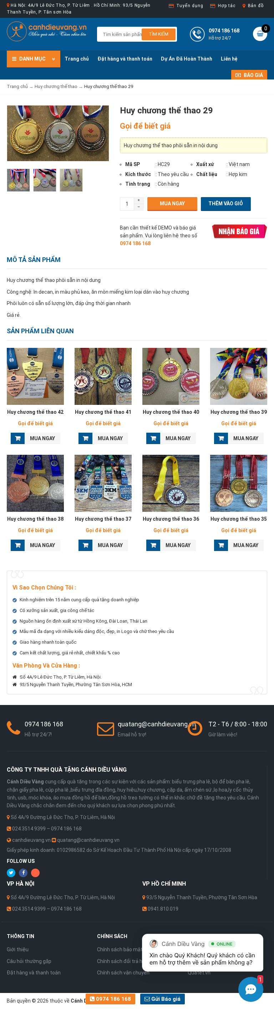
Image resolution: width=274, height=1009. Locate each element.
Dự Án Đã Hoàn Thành (186, 59)
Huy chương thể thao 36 (171, 519)
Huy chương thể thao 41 (103, 412)
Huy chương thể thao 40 (171, 412)
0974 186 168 (113, 999)
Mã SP (132, 164)
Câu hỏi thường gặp (29, 961)
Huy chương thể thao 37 (103, 519)
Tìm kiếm (158, 34)
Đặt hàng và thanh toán (124, 59)
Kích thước (138, 174)
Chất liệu (206, 174)
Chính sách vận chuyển (123, 972)
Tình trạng (137, 184)
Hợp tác (226, 5)
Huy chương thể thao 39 (238, 412)
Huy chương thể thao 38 (35, 519)
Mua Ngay (172, 203)
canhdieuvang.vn (31, 840)
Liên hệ (229, 59)
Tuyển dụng (189, 5)
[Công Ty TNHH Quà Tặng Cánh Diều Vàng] (46, 31)
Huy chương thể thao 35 (238, 519)
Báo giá (253, 75)
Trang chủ (77, 59)
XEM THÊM (35, 376)
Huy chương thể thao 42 (35, 412)
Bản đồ (256, 5)
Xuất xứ (205, 164)
